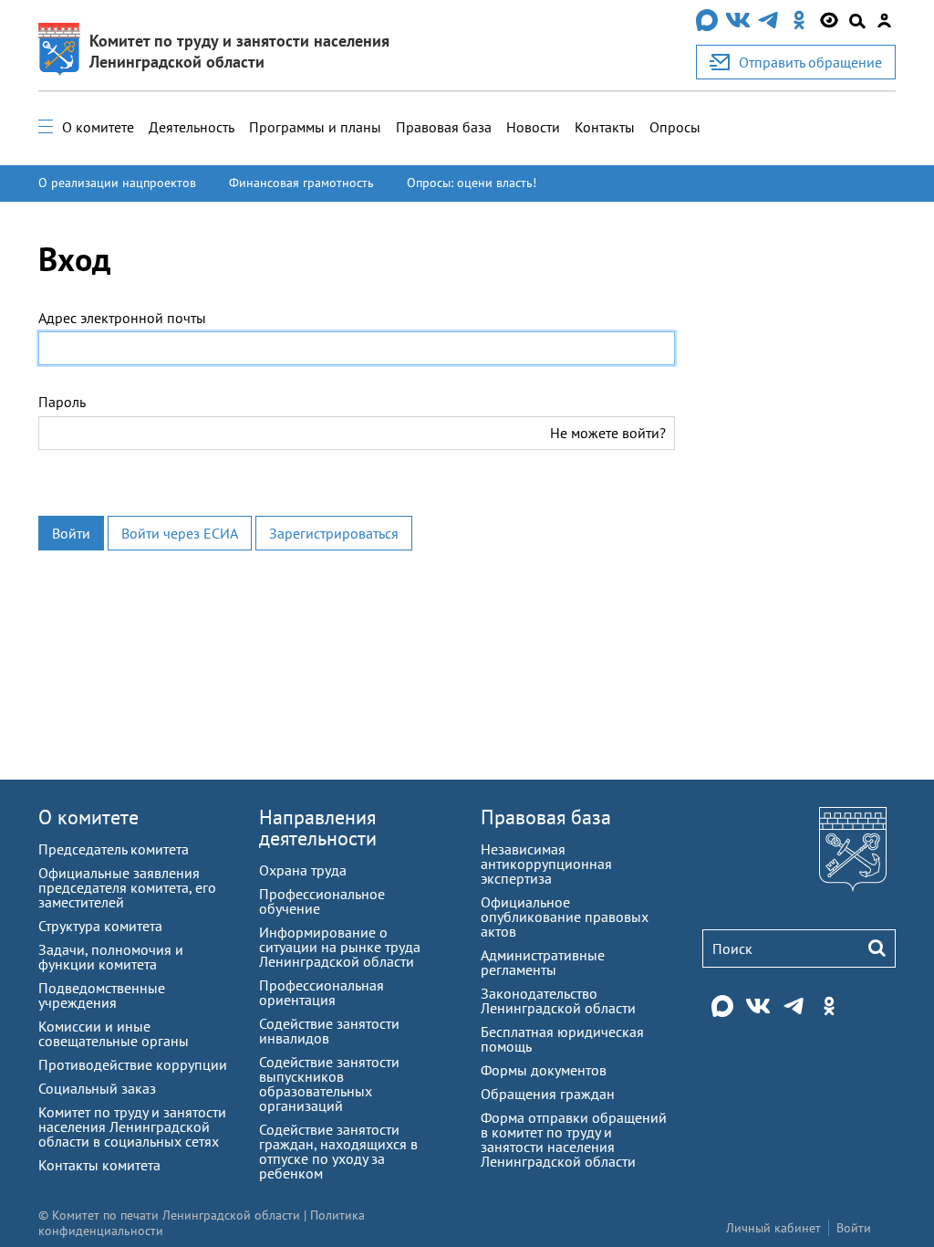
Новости (533, 127)
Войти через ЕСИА (179, 533)
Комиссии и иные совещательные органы (113, 1033)
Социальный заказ (97, 1088)
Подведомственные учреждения (101, 995)
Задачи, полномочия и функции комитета (110, 956)
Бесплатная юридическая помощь (562, 1038)
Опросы (674, 127)
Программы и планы (315, 127)
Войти (71, 533)
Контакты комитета (99, 1165)
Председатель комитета (113, 849)
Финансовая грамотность (301, 182)
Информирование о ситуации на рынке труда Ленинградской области (339, 946)
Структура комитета (100, 926)
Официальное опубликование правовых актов (565, 916)
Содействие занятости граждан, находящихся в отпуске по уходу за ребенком (338, 1151)
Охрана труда (303, 870)
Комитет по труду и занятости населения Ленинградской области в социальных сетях (132, 1126)
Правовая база (444, 127)
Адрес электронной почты (122, 318)
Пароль (62, 402)
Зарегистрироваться (334, 533)
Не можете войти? (608, 433)
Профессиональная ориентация (321, 992)
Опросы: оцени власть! (471, 182)
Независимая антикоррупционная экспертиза (546, 863)
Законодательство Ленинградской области (558, 1000)
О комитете (98, 127)
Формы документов (544, 1070)
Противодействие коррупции (132, 1064)
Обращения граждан (548, 1094)
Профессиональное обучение (322, 901)
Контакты (605, 127)
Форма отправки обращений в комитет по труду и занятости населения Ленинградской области (574, 1139)
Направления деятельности (318, 827)
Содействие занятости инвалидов (329, 1030)
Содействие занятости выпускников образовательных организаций (329, 1084)
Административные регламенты (543, 962)
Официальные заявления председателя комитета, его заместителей (127, 887)
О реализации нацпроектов (117, 182)
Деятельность (191, 127)
